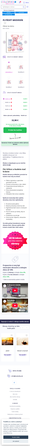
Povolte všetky (16, 437)
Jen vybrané (16, 441)
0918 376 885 (7, 165)
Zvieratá (8, 12)
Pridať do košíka (15, 130)
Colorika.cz (8, 2)
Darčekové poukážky (15, 406)
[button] (4, 42)
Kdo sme (15, 394)
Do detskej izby (8, 14)
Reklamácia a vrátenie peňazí (15, 414)
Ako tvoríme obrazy (15, 397)
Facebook (14, 383)
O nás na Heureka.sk (15, 391)
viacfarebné (21, 12)
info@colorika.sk (17, 376)
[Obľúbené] (27, 7)
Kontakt (15, 399)
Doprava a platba (15, 409)
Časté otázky (15, 411)
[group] (15, 42)
